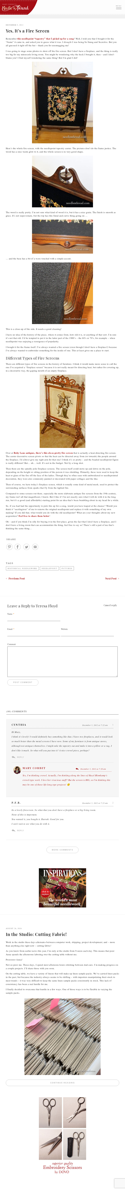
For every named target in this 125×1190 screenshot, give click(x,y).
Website (64, 629)
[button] (119, 7)
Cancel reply (110, 605)
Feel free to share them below (34, 516)
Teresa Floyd (46, 605)
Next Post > (112, 578)
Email (9, 629)
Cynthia (19, 724)
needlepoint (49, 568)
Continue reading (84, 1083)
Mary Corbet (34, 768)
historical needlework (22, 568)
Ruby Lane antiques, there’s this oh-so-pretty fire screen (43, 453)
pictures (67, 568)
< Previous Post (15, 578)
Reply (20, 757)
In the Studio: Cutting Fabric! (36, 934)
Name (9, 613)
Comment (11, 644)
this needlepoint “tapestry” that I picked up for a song (45, 38)
